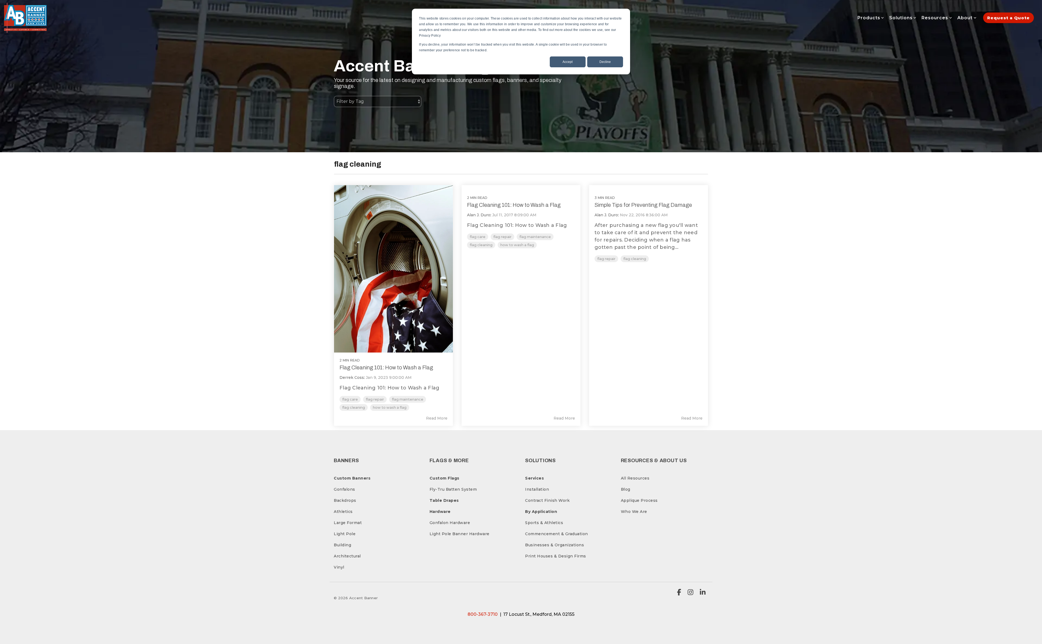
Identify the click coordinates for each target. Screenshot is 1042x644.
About (965, 17)
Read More (436, 418)
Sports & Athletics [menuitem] (544, 522)
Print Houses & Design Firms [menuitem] (555, 556)
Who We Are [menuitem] (634, 511)
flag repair (375, 399)
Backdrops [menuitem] (345, 500)
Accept (568, 62)
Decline (605, 62)
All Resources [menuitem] (635, 478)
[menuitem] (352, 478)
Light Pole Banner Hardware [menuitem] (460, 533)
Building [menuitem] (342, 545)
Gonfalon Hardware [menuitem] (450, 522)
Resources (935, 17)
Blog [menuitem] (625, 489)
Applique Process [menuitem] (639, 500)
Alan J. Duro (478, 214)
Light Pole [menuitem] (344, 533)
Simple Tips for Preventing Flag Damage (643, 205)
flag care (350, 399)
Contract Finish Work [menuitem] (547, 500)
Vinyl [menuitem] (339, 567)
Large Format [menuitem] (348, 522)
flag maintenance (407, 399)
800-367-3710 (483, 614)
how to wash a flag (389, 407)
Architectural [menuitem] (347, 556)
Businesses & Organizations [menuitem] (554, 545)
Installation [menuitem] (537, 489)
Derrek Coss (351, 377)
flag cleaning (353, 407)
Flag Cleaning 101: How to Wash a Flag (386, 367)
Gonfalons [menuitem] (344, 489)
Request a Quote (1008, 17)
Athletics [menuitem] (343, 511)
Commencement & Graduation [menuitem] (556, 533)
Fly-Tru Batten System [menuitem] (453, 489)
